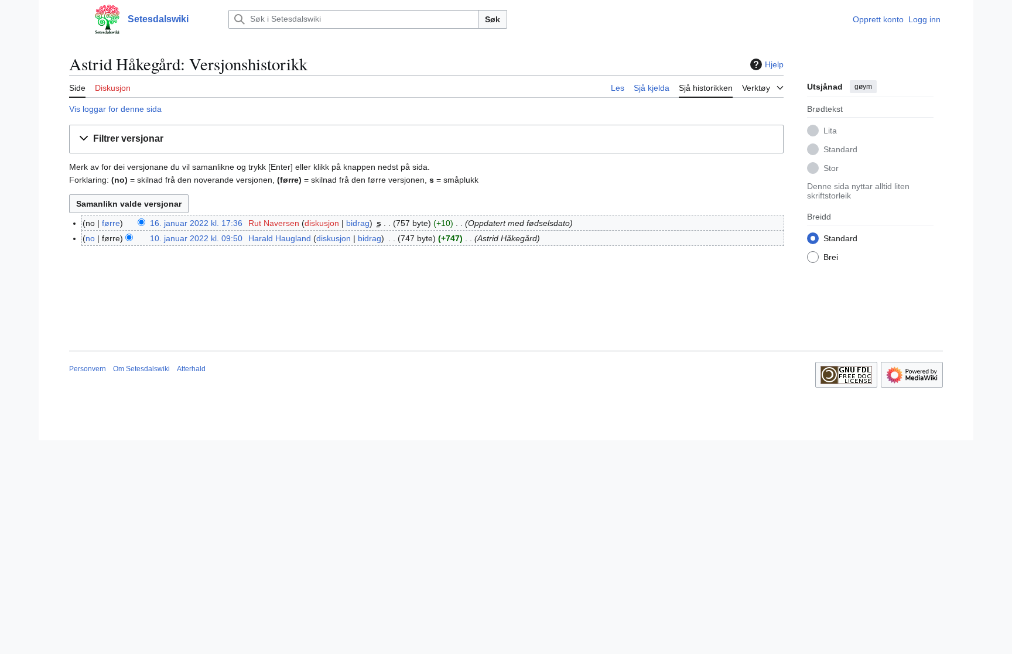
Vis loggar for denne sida (115, 109)
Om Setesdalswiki (141, 369)
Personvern (87, 369)
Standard (840, 149)
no (90, 238)
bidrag (358, 223)
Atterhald (191, 369)
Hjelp (774, 64)
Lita (830, 130)
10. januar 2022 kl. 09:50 (196, 238)
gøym (863, 87)
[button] (75, 19)
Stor (831, 168)
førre (111, 223)
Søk (492, 19)
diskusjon (322, 223)
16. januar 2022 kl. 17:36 (196, 223)
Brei (830, 257)
